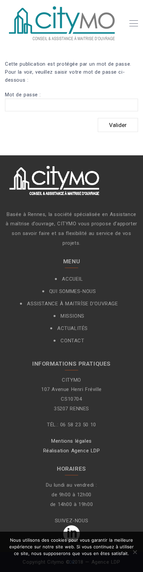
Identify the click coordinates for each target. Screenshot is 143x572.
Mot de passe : (23, 95)
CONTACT (72, 341)
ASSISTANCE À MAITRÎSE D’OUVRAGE (72, 304)
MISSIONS (72, 316)
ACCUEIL (72, 279)
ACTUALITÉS (72, 328)
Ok (71, 562)
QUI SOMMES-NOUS (72, 291)
